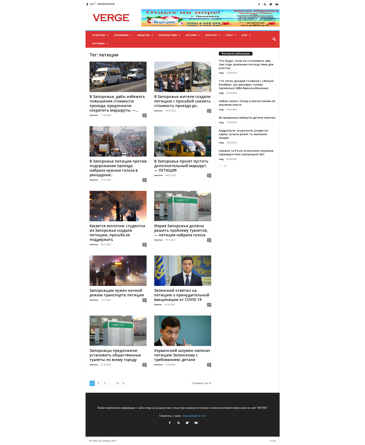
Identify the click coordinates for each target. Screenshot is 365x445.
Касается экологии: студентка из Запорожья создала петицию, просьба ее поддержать (117, 232)
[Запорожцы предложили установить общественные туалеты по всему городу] (118, 331)
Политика (98, 35)
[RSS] (265, 4)
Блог (245, 35)
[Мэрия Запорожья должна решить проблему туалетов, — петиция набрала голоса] (182, 206)
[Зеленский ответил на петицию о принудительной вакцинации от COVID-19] (182, 270)
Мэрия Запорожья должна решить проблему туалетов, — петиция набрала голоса (181, 230)
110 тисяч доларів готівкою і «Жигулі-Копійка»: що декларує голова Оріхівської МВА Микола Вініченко (247, 84)
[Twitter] (271, 4)
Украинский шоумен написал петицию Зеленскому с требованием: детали (182, 355)
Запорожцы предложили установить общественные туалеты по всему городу (115, 355)
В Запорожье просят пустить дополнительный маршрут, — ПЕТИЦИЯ (181, 166)
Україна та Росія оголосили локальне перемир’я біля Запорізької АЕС (246, 152)
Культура (211, 35)
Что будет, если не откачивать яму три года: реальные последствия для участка (246, 64)
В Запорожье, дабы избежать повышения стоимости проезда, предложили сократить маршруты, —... (117, 103)
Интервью (98, 43)
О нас (273, 440)
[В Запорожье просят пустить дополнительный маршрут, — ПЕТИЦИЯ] (182, 141)
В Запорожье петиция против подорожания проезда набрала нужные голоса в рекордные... (118, 168)
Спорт (229, 35)
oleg (221, 72)
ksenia (158, 304)
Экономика (121, 35)
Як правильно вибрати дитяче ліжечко (247, 117)
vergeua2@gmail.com (194, 415)
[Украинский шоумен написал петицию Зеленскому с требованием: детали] (182, 331)
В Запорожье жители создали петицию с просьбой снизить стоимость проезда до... (182, 101)
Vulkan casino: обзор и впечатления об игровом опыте (247, 102)
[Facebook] (259, 4)
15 (117, 383)
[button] (274, 39)
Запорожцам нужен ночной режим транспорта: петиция (117, 292)
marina (94, 115)
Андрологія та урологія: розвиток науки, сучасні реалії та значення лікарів (243, 134)
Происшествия (168, 35)
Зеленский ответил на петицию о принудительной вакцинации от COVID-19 (181, 295)
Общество (143, 35)
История (191, 35)
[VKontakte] (277, 4)
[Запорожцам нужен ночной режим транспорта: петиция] (118, 270)
